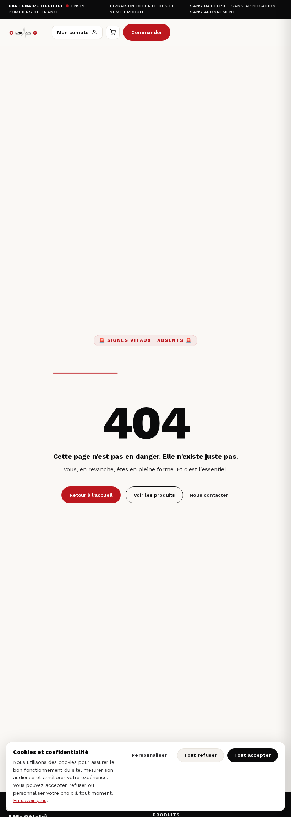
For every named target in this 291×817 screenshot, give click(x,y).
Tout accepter (252, 755)
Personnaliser (149, 755)
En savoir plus (29, 800)
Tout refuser (200, 755)
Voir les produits (154, 495)
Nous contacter (209, 495)
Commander (146, 32)
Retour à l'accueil (91, 495)
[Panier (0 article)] (113, 32)
